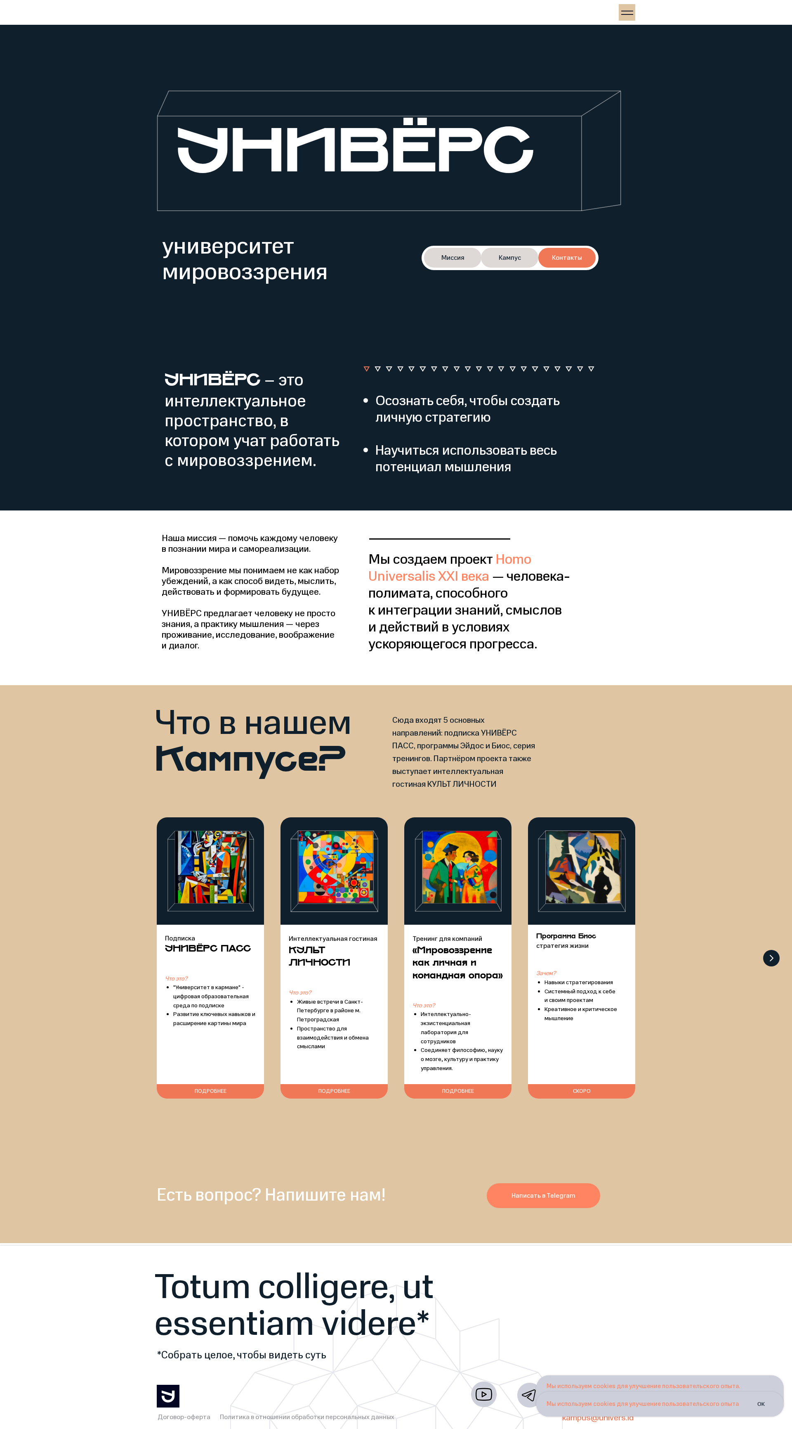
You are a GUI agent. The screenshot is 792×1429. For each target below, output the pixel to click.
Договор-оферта (184, 1417)
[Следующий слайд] (771, 958)
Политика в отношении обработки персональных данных (307, 1417)
